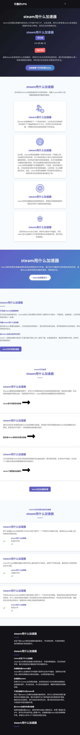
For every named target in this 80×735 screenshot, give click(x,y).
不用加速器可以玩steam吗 (24, 691)
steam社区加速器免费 (40, 489)
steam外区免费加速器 (10, 349)
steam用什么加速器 (25, 633)
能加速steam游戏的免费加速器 (14, 437)
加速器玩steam (20, 678)
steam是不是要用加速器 (12, 403)
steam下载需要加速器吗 (12, 471)
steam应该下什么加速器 (23, 658)
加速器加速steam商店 (22, 668)
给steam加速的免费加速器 (24, 707)
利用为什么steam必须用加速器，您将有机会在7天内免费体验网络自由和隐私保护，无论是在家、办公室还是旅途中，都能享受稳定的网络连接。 (40, 684)
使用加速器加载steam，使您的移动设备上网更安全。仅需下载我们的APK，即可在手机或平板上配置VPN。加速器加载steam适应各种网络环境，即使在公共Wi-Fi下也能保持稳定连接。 (40, 712)
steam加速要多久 (40, 278)
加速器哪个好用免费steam (40, 68)
